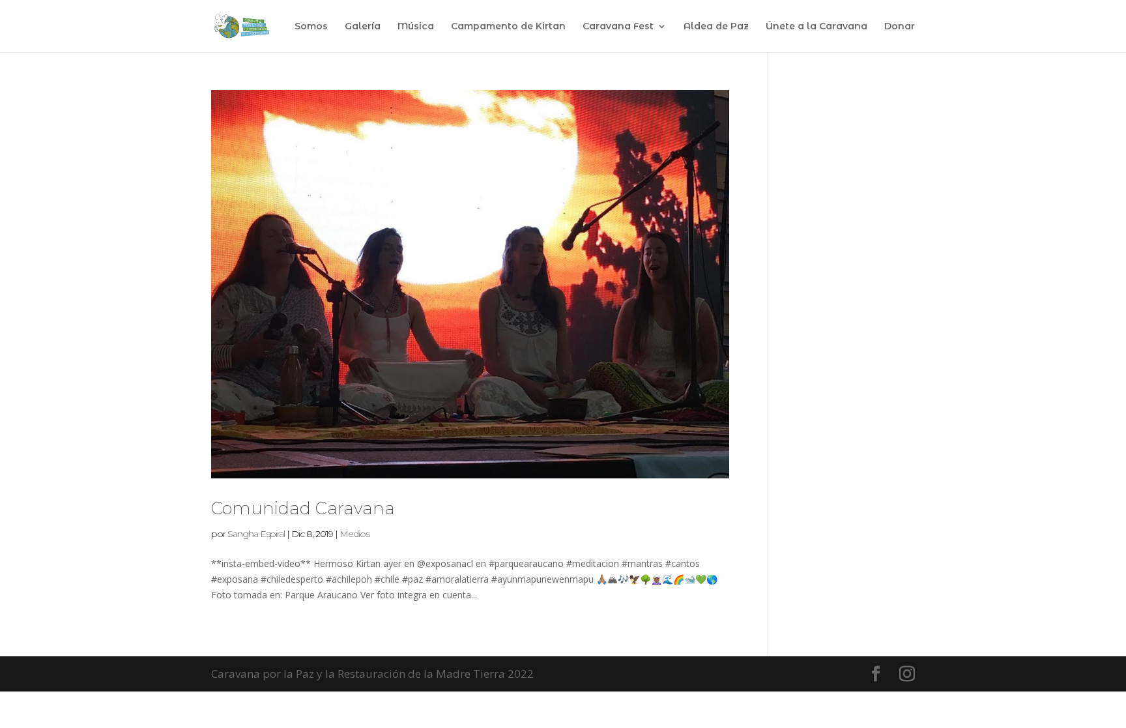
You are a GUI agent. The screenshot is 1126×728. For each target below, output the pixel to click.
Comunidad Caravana (303, 508)
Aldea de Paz (716, 27)
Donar (899, 27)
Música (415, 27)
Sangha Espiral (256, 534)
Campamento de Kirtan (508, 27)
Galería (363, 27)
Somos (311, 27)
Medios (354, 534)
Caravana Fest (618, 27)
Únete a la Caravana (816, 27)
